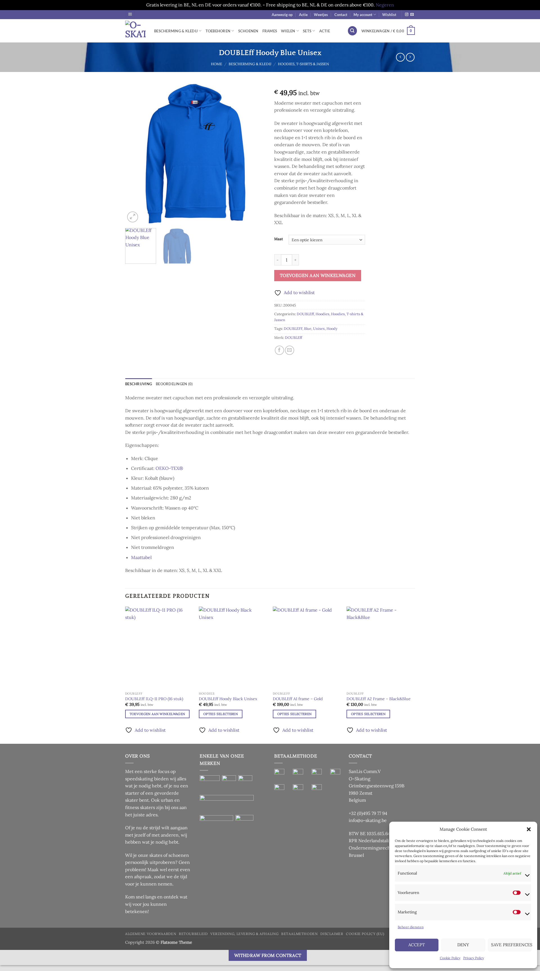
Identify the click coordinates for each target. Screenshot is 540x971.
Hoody (332, 328)
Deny (463, 944)
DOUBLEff (305, 314)
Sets (307, 31)
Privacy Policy (473, 958)
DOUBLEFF (293, 328)
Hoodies (322, 314)
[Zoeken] (352, 30)
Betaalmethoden (299, 934)
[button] (529, 829)
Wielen (288, 31)
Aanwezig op (282, 14)
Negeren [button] (385, 5)
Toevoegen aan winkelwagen (318, 275)
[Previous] (135, 153)
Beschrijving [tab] (138, 384)
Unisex (319, 328)
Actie (303, 14)
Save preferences (511, 944)
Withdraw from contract (268, 955)
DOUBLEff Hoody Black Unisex (228, 698)
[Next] (256, 153)
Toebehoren (218, 31)
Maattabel (141, 557)
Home (216, 64)
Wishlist (389, 14)
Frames (269, 31)
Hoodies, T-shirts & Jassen (303, 64)
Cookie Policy (450, 958)
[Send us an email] (412, 15)
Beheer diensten (411, 927)
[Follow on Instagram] (406, 15)
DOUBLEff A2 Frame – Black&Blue (378, 698)
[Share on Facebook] (279, 350)
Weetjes (321, 14)
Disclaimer (331, 934)
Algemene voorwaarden (150, 934)
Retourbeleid (193, 934)
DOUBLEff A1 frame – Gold (298, 698)
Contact (340, 14)
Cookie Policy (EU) (365, 934)
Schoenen (248, 31)
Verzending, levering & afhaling (244, 934)
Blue (307, 328)
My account (363, 14)
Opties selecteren (220, 714)
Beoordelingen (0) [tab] (174, 384)
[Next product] (400, 57)
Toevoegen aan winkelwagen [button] (157, 714)
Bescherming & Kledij (176, 31)
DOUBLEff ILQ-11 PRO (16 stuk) (154, 698)
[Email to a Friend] (289, 350)
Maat (278, 239)
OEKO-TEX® (169, 468)
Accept (416, 944)
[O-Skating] (135, 31)
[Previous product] (410, 57)
